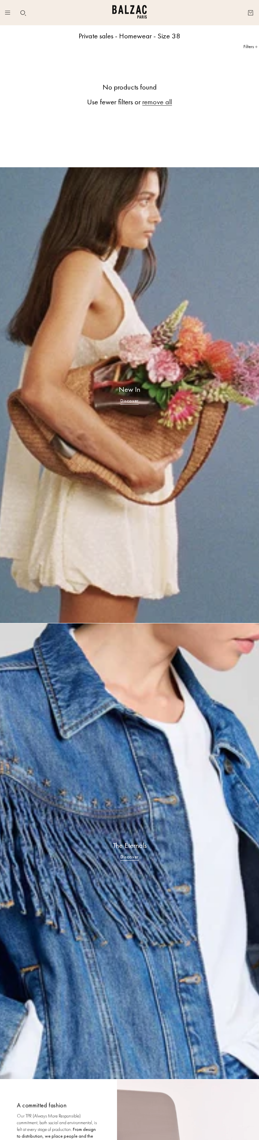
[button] (23, 13)
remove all (157, 102)
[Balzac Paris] (129, 12)
